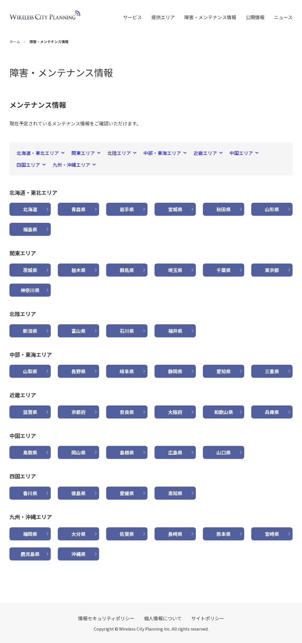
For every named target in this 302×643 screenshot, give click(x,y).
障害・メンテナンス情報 (210, 17)
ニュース (283, 17)
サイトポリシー (207, 618)
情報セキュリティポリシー (106, 618)
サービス (132, 17)
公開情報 (255, 17)
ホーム (14, 41)
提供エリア (163, 17)
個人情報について (163, 618)
